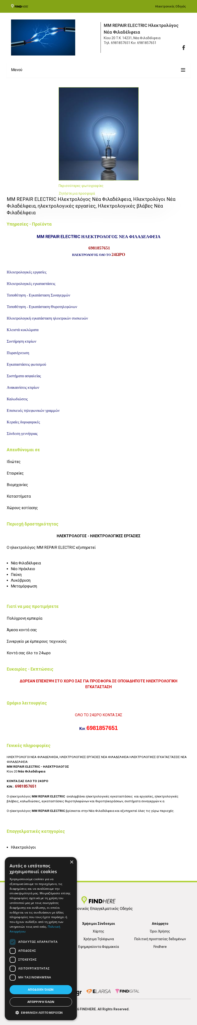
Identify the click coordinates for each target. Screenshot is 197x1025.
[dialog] (41, 938)
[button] (41, 1012)
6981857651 (120, 43)
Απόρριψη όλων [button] (40, 1002)
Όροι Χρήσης (160, 931)
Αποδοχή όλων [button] (41, 990)
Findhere (160, 947)
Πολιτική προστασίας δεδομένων (160, 939)
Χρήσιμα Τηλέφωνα (98, 939)
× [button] (71, 862)
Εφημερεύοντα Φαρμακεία (98, 947)
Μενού (16, 70)
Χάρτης (98, 931)
